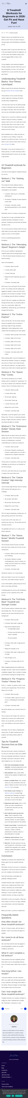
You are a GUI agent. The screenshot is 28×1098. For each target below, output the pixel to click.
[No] (26, 1093)
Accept (8, 1095)
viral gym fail (7, 144)
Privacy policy (19, 1095)
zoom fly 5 (8, 787)
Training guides (14, 32)
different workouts (9, 793)
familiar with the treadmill (12, 90)
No (13, 1095)
